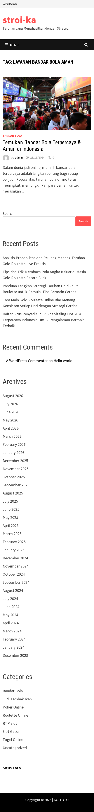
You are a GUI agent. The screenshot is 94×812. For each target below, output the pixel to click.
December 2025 (15, 460)
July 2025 (10, 501)
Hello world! (64, 360)
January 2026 (13, 452)
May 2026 (10, 420)
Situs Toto (12, 767)
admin (19, 157)
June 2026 (11, 411)
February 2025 (14, 541)
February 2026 (14, 444)
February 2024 (14, 639)
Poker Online (13, 707)
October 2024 (14, 574)
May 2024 (10, 614)
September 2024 (16, 582)
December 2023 (15, 655)
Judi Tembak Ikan (17, 698)
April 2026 (11, 428)
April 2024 (11, 622)
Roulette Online (15, 715)
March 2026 (12, 436)
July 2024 (10, 598)
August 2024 (13, 590)
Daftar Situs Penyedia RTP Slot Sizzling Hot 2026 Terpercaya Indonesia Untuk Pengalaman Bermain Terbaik (44, 319)
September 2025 (16, 484)
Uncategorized (15, 747)
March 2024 (12, 631)
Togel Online (13, 739)
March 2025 (12, 533)
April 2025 (11, 525)
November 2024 (15, 566)
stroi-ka (19, 20)
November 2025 (15, 468)
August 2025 (13, 493)
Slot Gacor (11, 731)
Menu (14, 45)
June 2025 (11, 509)
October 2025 (14, 476)
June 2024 (11, 606)
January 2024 (13, 647)
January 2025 (13, 549)
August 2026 (13, 395)
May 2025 (10, 517)
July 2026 (10, 403)
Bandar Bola (12, 135)
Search (8, 213)
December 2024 (15, 557)
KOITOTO (61, 800)
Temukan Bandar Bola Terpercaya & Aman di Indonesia (42, 145)
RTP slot (10, 723)
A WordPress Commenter (27, 360)
